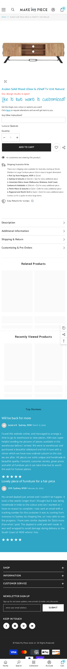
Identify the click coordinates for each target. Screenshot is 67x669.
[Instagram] (15, 626)
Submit (53, 608)
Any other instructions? (12, 115)
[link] (17, 321)
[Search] (13, 10)
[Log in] (53, 10)
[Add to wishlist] (56, 147)
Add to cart (26, 147)
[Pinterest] (23, 626)
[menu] (4, 10)
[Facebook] (6, 626)
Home (4, 17)
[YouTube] (32, 626)
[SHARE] (62, 147)
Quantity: (6, 131)
